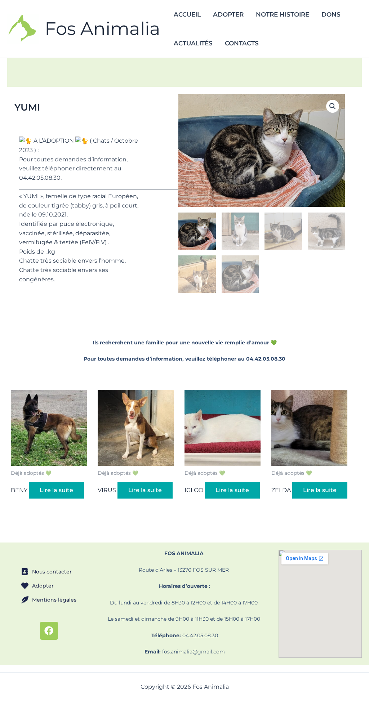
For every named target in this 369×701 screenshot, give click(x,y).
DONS (331, 14)
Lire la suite (56, 490)
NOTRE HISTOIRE (282, 14)
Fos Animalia (102, 29)
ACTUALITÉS (193, 43)
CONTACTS (242, 43)
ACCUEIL (187, 14)
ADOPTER (228, 14)
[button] (332, 106)
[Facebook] (49, 631)
